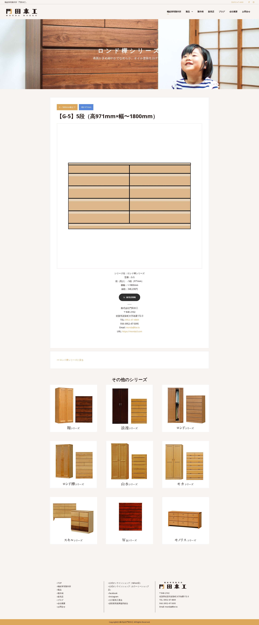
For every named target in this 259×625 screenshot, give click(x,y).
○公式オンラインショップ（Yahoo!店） (125, 583)
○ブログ (60, 600)
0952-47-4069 (132, 319)
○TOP (59, 583)
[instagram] (253, 2)
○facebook (112, 593)
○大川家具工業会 (115, 600)
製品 (188, 11)
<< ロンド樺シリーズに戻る (70, 359)
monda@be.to (133, 327)
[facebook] (248, 2)
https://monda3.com (132, 331)
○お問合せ (61, 606)
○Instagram (113, 596)
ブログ (222, 11)
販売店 (211, 11)
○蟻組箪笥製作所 (64, 586)
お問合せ (246, 11)
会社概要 (233, 11)
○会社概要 (61, 603)
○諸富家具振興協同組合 (118, 603)
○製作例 (60, 593)
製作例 (200, 11)
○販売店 (60, 596)
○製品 (59, 589)
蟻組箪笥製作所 (174, 11)
